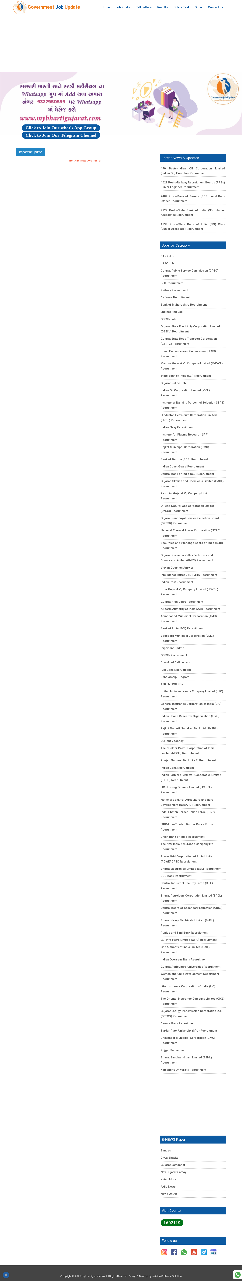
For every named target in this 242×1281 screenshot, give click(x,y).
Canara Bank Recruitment (178, 1023)
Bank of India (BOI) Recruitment (182, 628)
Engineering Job (172, 312)
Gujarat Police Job (173, 383)
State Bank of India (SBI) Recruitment (186, 375)
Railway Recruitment (174, 290)
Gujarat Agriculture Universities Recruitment (190, 966)
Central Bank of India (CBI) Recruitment (187, 474)
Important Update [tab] (30, 152)
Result (161, 7)
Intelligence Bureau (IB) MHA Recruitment (189, 575)
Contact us (215, 7)
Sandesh (166, 1150)
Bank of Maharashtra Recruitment (184, 304)
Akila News (168, 1186)
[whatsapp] (184, 1252)
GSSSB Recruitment (174, 655)
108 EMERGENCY (172, 684)
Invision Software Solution (167, 1276)
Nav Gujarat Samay (173, 1172)
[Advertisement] (121, 43)
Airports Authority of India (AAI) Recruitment (190, 609)
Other (198, 7)
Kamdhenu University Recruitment (183, 1069)
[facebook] (174, 1252)
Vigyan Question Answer (177, 567)
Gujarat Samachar (173, 1165)
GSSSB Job (168, 319)
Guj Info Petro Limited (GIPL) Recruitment (189, 940)
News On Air (169, 1194)
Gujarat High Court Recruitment (182, 601)
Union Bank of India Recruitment (183, 836)
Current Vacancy (172, 741)
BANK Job (167, 256)
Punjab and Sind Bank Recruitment (184, 932)
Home (106, 7)
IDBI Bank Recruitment (176, 670)
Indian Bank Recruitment (177, 767)
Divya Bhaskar (170, 1157)
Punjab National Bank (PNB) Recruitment (188, 760)
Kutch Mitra (168, 1179)
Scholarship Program (175, 677)
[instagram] (165, 1252)
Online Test (181, 7)
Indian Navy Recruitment (177, 427)
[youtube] (194, 1252)
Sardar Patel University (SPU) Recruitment (189, 1030)
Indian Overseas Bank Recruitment (184, 959)
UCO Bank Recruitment (176, 876)
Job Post (122, 7)
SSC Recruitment (172, 283)
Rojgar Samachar (172, 1050)
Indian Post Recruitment (177, 582)
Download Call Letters (175, 662)
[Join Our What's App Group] (238, 1274)
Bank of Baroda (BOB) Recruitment (184, 459)
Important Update (172, 648)
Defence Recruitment (175, 297)
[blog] (213, 1252)
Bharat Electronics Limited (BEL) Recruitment (191, 868)
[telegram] (204, 1252)
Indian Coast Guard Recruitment (182, 466)
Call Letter (143, 7)
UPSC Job (167, 263)
